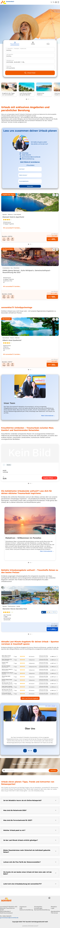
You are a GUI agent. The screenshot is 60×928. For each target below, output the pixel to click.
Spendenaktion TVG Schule (55, 910)
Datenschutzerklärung (26, 908)
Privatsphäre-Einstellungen (38, 905)
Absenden (30, 186)
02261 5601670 (26, 155)
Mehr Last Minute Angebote (30, 696)
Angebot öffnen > (49, 476)
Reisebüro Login (54, 905)
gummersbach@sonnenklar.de (31, 157)
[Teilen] (53, 195)
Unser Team (30, 740)
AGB (21, 906)
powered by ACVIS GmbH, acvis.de (30, 923)
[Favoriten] (57, 195)
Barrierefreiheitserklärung (42, 908)
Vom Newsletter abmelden (30, 771)
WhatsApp (25, 153)
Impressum (23, 904)
